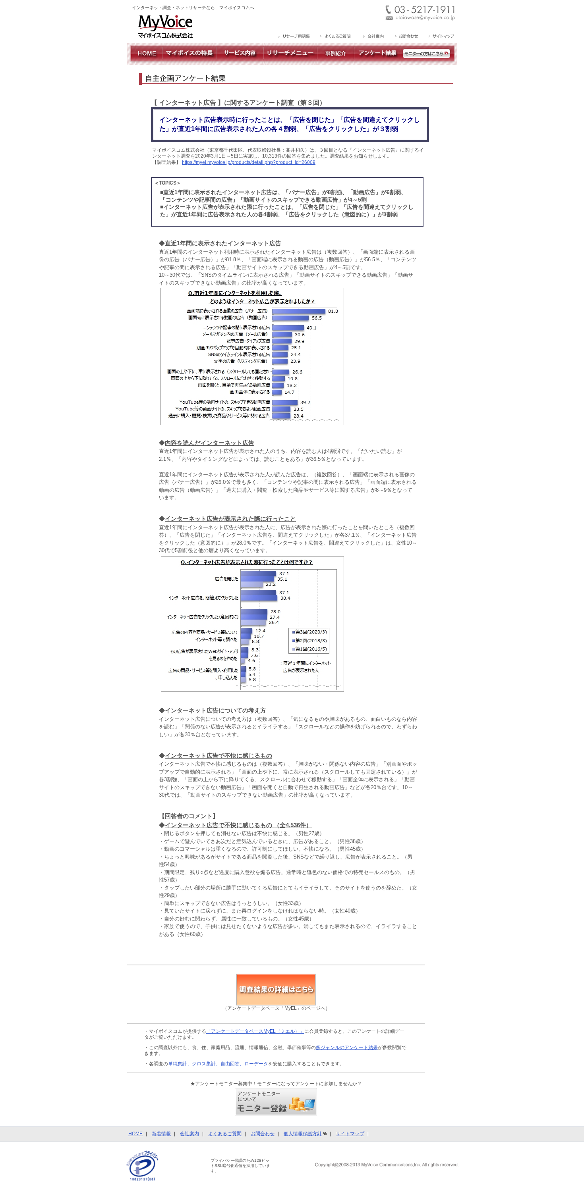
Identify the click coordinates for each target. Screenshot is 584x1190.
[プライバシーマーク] (142, 1166)
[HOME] (144, 61)
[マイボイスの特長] (189, 61)
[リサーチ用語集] (294, 37)
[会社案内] (373, 37)
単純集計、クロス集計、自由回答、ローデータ (218, 1064)
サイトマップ (350, 1133)
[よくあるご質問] (335, 37)
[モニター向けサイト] (429, 61)
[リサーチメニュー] (290, 61)
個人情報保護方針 (303, 1133)
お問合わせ (263, 1133)
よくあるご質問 (225, 1133)
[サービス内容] (240, 61)
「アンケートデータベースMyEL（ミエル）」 (255, 1031)
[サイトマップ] (440, 37)
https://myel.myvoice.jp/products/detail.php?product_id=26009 (248, 162)
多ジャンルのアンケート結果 (347, 1047)
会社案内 (189, 1133)
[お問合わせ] (406, 37)
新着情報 (161, 1133)
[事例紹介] (335, 61)
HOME (135, 1133)
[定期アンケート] (377, 61)
